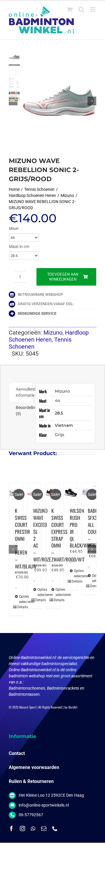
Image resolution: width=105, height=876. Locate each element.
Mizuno (52, 332)
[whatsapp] (33, 828)
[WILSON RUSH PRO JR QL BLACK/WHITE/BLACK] (71, 492)
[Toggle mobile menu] (93, 9)
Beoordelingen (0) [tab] (24, 410)
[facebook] (11, 828)
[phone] (54, 828)
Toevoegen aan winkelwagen (62, 277)
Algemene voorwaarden (34, 767)
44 (57, 400)
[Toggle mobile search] (81, 9)
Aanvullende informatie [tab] (24, 392)
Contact (17, 753)
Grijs (59, 434)
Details (15, 607)
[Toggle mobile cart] (70, 9)
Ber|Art (73, 707)
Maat (14, 228)
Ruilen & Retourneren (31, 781)
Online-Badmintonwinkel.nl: (33, 657)
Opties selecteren (17, 599)
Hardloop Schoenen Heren (49, 336)
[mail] (43, 828)
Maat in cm (19, 246)
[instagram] (22, 828)
